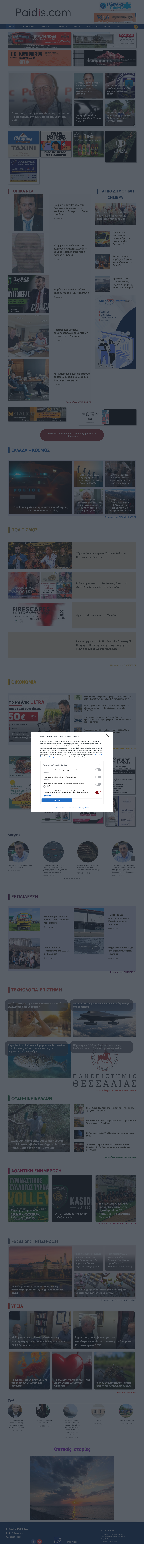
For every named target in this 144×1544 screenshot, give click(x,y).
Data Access (72, 808)
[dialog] (72, 772)
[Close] (108, 736)
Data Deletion (60, 808)
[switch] (98, 769)
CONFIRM (57, 800)
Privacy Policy (84, 808)
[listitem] (72, 765)
